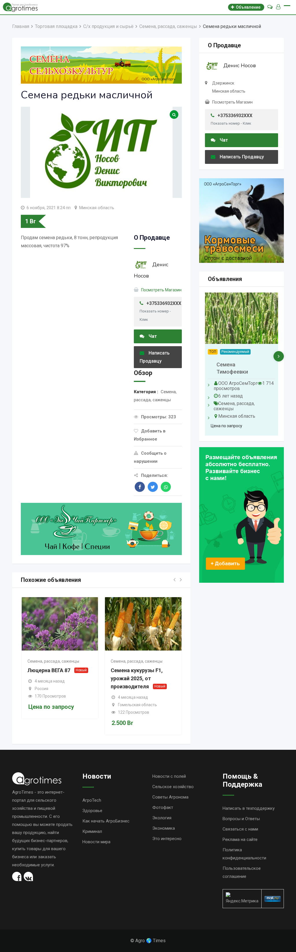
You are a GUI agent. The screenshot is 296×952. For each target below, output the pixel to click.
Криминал (92, 831)
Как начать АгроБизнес (106, 821)
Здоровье (92, 810)
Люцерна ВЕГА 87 (48, 670)
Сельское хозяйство (173, 786)
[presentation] (278, 356)
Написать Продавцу (155, 357)
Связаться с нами (240, 829)
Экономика (163, 828)
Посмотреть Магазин (161, 290)
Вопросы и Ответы (241, 818)
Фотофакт (162, 807)
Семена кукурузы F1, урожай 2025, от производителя (137, 678)
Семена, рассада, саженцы (53, 661)
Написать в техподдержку (249, 808)
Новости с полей (169, 776)
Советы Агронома (170, 797)
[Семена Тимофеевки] (241, 318)
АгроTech (91, 800)
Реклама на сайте (240, 839)
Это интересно (167, 838)
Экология (161, 817)
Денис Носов (239, 65)
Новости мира (96, 841)
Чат (153, 336)
